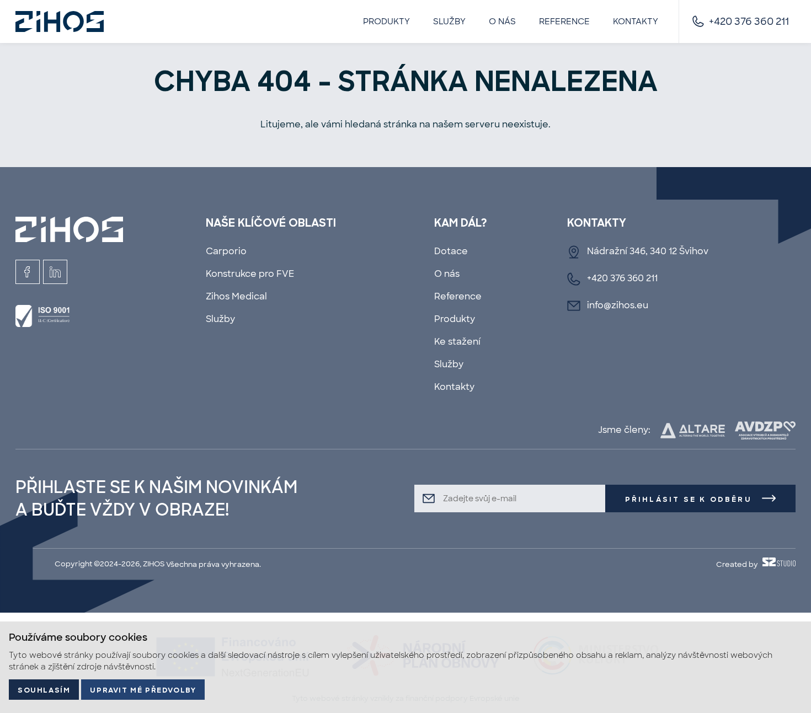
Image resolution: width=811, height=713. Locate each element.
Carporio (226, 251)
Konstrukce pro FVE (250, 274)
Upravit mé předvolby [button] (143, 690)
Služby (449, 21)
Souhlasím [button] (44, 690)
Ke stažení (457, 341)
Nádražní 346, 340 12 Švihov (647, 251)
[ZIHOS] (59, 21)
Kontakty (635, 21)
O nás (502, 21)
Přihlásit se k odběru (688, 499)
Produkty (386, 21)
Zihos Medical (236, 296)
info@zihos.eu (617, 305)
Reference (564, 21)
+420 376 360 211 (749, 21)
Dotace (451, 251)
